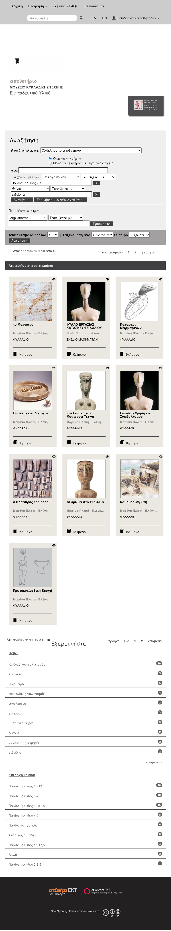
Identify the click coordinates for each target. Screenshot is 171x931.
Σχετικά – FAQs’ (65, 6)
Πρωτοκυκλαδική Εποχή (32, 590)
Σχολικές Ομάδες (23, 835)
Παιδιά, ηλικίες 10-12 (25, 786)
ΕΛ (94, 18)
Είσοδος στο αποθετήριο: (136, 18)
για (14, 170)
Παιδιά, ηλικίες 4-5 (24, 815)
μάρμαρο (16, 684)
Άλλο (13, 854)
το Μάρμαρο (23, 324)
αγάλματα (17, 703)
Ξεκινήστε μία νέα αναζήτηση (60, 199)
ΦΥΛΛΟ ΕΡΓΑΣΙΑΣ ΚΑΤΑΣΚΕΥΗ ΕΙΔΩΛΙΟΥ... (85, 326)
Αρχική (17, 6)
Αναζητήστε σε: (25, 150)
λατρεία (15, 674)
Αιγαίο (14, 732)
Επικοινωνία (94, 6)
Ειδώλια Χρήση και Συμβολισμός (136, 415)
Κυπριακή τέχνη (21, 723)
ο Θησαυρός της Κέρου (32, 502)
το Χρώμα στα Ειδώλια (85, 502)
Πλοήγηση (36, 6)
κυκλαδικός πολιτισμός (27, 693)
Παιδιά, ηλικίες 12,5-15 (27, 805)
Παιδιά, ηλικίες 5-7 (24, 796)
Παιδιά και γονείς (23, 825)
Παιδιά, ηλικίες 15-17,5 (27, 845)
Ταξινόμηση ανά (77, 235)
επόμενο (148, 252)
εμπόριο (15, 713)
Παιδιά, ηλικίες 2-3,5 (25, 864)
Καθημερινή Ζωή (133, 502)
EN (104, 18)
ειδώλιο (15, 752)
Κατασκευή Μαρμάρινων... (132, 326)
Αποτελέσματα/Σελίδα (28, 235)
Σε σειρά (121, 235)
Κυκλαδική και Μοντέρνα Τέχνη (80, 415)
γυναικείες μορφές (24, 742)
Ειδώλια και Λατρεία (30, 413)
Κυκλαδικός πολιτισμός (27, 664)
